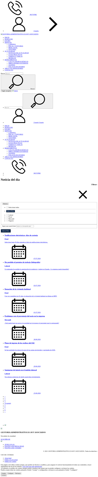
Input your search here (9, 226)
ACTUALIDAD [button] (10, 51)
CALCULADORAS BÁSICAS (18, 61)
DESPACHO (9, 39)
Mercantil (11, 219)
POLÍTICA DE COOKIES (13, 448)
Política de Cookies (10, 461)
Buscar (3, 73)
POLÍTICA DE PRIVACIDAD (14, 446)
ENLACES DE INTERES (16, 66)
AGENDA (11, 65)
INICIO (7, 37)
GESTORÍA (12, 49)
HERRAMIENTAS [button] (11, 60)
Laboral (10, 215)
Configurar (10, 473)
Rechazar (18, 473)
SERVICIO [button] (8, 42)
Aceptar (4, 473)
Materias (5, 204)
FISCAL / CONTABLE (15, 46)
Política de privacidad (11, 460)
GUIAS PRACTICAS (15, 54)
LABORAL (12, 44)
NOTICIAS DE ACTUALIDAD (18, 53)
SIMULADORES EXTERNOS (18, 63)
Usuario (36, 31)
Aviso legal (8, 458)
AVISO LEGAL (10, 444)
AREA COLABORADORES (14, 68)
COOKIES (4, 475)
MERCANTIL (13, 48)
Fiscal (10, 217)
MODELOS (12, 58)
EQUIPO (7, 41)
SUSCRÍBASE (5, 439)
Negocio (11, 221)
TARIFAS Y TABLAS (15, 56)
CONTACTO (9, 70)
